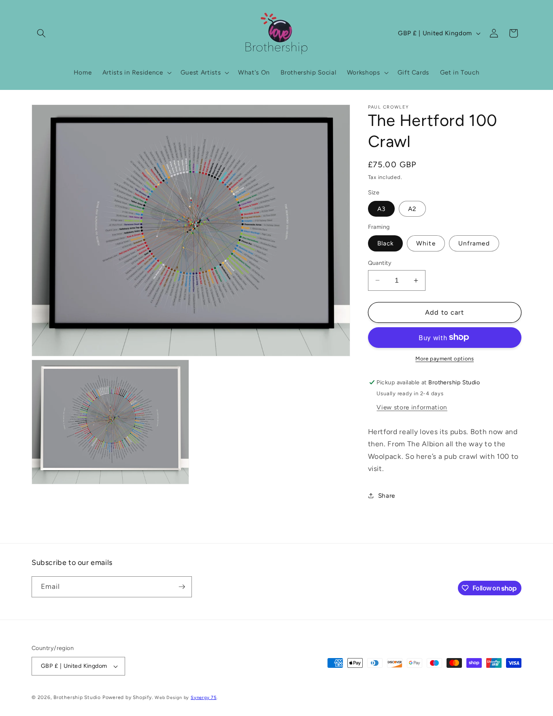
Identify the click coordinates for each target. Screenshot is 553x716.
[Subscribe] (181, 586)
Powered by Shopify (127, 697)
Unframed (474, 243)
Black (385, 243)
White (426, 243)
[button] (41, 33)
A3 (381, 209)
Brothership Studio (77, 697)
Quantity (380, 262)
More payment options (444, 358)
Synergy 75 (204, 697)
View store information (411, 407)
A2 (412, 209)
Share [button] (386, 495)
